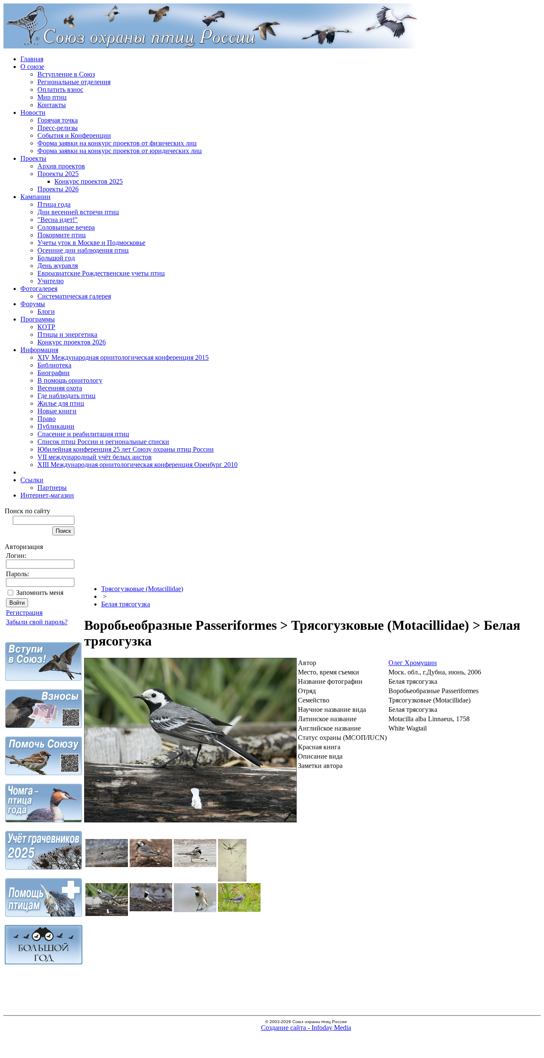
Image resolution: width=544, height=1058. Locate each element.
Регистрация (24, 612)
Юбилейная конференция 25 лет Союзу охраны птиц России (125, 449)
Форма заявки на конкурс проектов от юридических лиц (119, 150)
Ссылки (31, 479)
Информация (39, 349)
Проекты (33, 158)
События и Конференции (74, 135)
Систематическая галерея (74, 296)
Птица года (54, 204)
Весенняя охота (59, 388)
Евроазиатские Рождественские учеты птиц (101, 273)
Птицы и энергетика (67, 334)
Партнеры (52, 487)
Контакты (51, 104)
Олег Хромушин (412, 662)
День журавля (57, 265)
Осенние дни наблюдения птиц (83, 250)
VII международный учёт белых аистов (94, 457)
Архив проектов (61, 166)
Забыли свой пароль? (37, 622)
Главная (31, 59)
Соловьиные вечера (66, 227)
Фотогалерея (38, 288)
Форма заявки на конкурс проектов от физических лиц (117, 143)
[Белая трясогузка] (190, 820)
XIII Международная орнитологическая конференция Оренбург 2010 (137, 464)
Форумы (32, 303)
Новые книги (56, 411)
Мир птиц (52, 97)
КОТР (46, 326)
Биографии (53, 372)
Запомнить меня (39, 592)
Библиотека (54, 365)
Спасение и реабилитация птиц (83, 434)
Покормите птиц (61, 235)
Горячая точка (57, 120)
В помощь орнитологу (69, 380)
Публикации (55, 426)
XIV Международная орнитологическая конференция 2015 (123, 357)
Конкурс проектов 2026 (71, 342)
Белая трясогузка (125, 604)
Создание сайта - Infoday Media (306, 1027)
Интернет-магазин (47, 495)
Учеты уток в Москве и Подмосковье (91, 242)
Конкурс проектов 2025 (88, 181)
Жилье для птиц (60, 403)
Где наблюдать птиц (66, 395)
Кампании (35, 196)
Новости (32, 112)
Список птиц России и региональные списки (103, 441)
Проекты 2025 (58, 173)
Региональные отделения (73, 81)
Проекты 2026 (58, 189)
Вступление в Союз (66, 74)
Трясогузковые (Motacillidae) (142, 588)
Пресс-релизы (57, 127)
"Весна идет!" (57, 219)
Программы (37, 319)
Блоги (46, 311)
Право (46, 418)
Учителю (50, 280)
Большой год (56, 258)
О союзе (32, 66)
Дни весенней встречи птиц (78, 212)
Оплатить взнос (60, 89)
